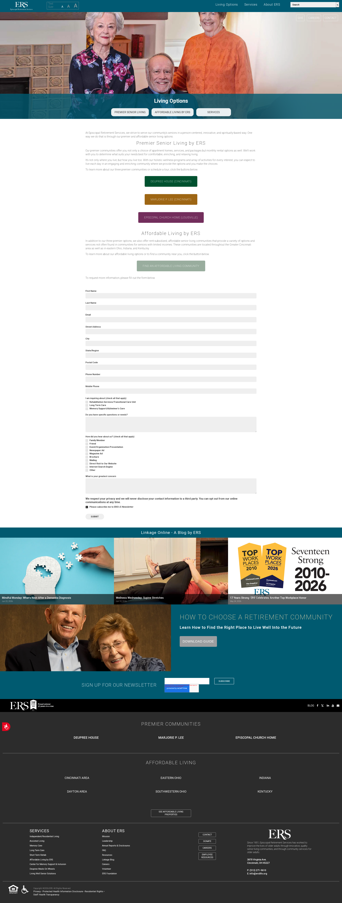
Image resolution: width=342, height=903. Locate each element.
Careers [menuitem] (105, 864)
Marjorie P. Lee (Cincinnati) (171, 199)
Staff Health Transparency (46, 894)
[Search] (337, 4)
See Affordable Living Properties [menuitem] (171, 813)
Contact (331, 18)
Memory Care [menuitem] (36, 845)
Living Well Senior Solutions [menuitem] (43, 873)
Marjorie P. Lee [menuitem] (171, 737)
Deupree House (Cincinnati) (171, 181)
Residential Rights (94, 891)
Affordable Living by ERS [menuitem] (41, 859)
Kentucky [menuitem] (265, 791)
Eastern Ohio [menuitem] (171, 778)
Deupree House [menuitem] (86, 737)
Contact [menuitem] (207, 834)
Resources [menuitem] (107, 855)
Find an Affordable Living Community (171, 266)
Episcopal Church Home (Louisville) (171, 217)
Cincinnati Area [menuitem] (77, 778)
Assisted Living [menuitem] (37, 841)
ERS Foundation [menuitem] (109, 873)
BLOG (311, 705)
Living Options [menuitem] (227, 4)
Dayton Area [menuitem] (77, 791)
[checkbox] (171, 405)
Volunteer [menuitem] (106, 869)
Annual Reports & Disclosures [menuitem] (116, 845)
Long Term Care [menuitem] (37, 850)
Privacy (37, 891)
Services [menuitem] (251, 4)
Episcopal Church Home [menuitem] (256, 737)
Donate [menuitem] (207, 841)
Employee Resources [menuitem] (207, 856)
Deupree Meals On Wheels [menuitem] (42, 869)
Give (300, 18)
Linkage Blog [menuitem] (108, 859)
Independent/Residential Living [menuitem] (44, 836)
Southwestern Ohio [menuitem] (171, 791)
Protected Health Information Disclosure (62, 891)
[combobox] (313, 4)
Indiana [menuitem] (265, 778)
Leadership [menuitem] (107, 841)
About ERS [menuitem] (272, 4)
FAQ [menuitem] (104, 850)
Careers (314, 18)
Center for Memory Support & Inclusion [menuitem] (48, 864)
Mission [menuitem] (106, 836)
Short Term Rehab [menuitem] (38, 855)
